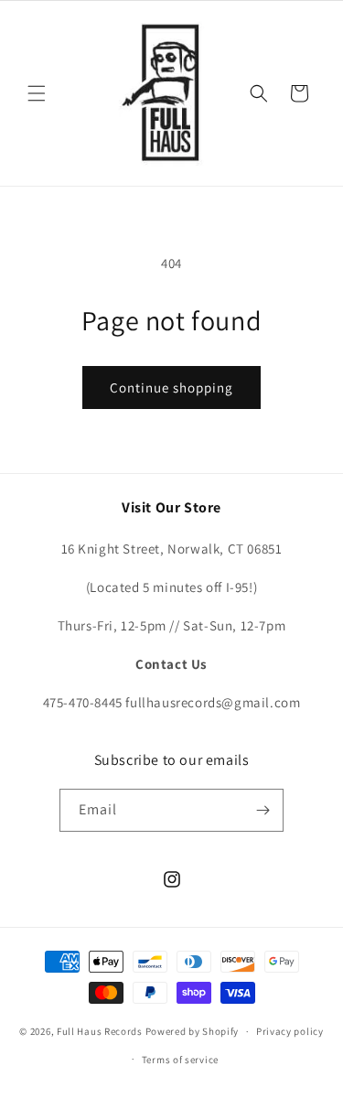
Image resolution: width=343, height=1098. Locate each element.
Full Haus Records (101, 1031)
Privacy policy (290, 1031)
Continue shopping (171, 387)
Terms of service (180, 1059)
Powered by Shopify (192, 1031)
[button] (36, 93)
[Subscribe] (262, 810)
